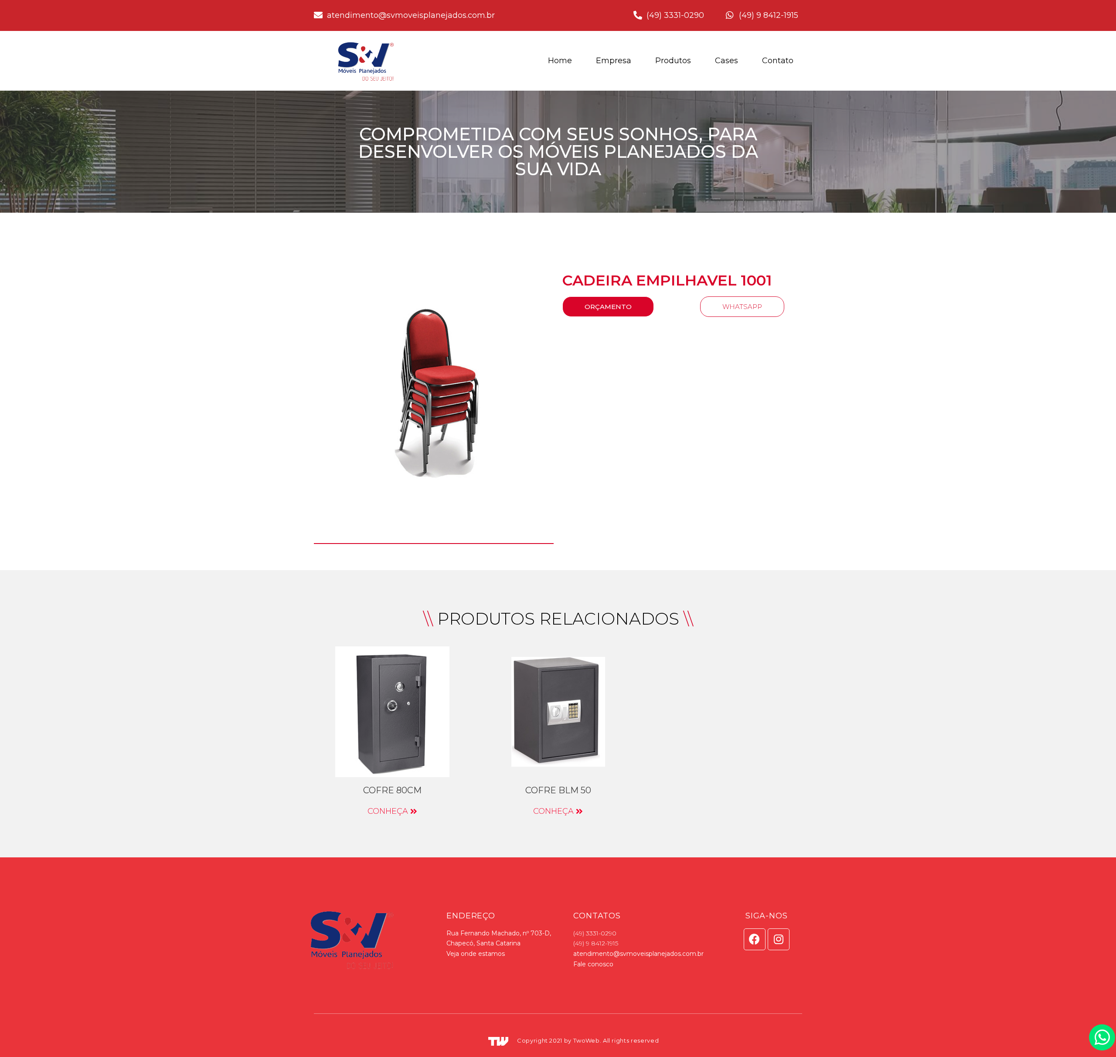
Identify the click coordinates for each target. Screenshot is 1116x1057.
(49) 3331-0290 (594, 933)
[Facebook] (755, 939)
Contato (777, 60)
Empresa (613, 60)
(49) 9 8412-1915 (595, 943)
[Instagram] (778, 939)
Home (560, 60)
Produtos (673, 60)
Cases (726, 60)
